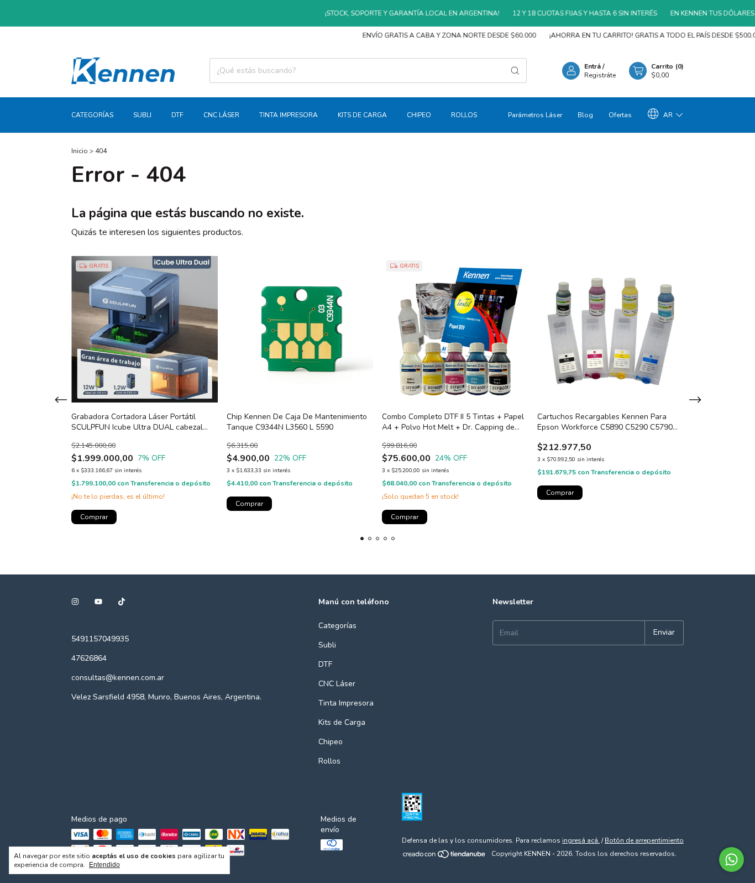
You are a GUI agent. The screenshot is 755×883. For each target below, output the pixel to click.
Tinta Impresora (288, 115)
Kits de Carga (362, 115)
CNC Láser (221, 115)
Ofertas (620, 115)
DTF (177, 115)
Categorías (92, 115)
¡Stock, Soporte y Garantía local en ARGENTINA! (399, 13)
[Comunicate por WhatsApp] (731, 859)
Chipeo (419, 115)
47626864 (89, 658)
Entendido (104, 865)
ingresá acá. (581, 840)
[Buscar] (515, 70)
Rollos (464, 115)
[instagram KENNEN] (75, 602)
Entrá (592, 66)
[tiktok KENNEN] (121, 602)
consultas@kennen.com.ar (117, 677)
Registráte (600, 75)
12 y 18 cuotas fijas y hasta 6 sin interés (572, 13)
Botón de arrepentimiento (644, 840)
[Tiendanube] (444, 856)
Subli (142, 115)
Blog (585, 115)
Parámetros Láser (535, 115)
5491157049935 (100, 639)
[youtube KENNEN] (98, 602)
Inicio (79, 151)
